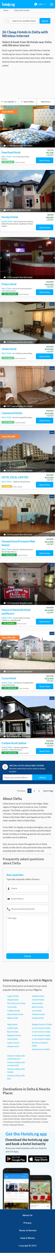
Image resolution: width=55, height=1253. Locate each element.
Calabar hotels (13, 1010)
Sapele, (5, 221)
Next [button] (53, 126)
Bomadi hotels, (23, 1107)
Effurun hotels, (42, 1104)
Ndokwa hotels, (31, 1110)
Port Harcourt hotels (16, 1003)
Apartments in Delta (41, 1049)
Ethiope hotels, (9, 1113)
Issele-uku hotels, (25, 1113)
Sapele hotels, (33, 1101)
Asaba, (5, 683)
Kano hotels (37, 1003)
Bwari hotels (12, 1031)
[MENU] (52, 4)
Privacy (27, 1222)
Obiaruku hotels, (10, 1116)
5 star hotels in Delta (41, 1039)
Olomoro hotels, (40, 1119)
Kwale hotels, (29, 1104)
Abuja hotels (12, 999)
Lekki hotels (12, 1028)
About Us (27, 1215)
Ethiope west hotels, (27, 1116)
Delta (9, 156)
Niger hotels (12, 1018)
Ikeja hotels (12, 1024)
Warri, (4, 156)
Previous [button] (1, 126)
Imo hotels (12, 1007)
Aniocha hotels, (41, 1113)
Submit (27, 956)
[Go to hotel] (27, 126)
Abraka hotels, (16, 1104)
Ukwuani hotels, (17, 1125)
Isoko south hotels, (11, 1119)
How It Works (27, 1238)
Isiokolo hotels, (44, 1116)
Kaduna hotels (38, 1014)
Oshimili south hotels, (31, 1122)
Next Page (48, 790)
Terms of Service (27, 1230)
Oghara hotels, (9, 1107)
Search (45, 21)
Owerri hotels (38, 999)
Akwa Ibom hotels (15, 1014)
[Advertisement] (27, 83)
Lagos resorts (13, 1042)
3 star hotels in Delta (41, 1031)
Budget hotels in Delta (42, 1024)
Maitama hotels (14, 1035)
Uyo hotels (37, 1010)
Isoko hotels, (36, 1107)
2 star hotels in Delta (41, 1028)
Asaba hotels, (21, 1101)
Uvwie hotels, (45, 1110)
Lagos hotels (13, 996)
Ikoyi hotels (12, 1039)
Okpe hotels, (26, 1119)
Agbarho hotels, (17, 1110)
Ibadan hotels (38, 996)
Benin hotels (37, 1007)
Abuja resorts (13, 1046)
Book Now (44, 160)
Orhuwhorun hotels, (12, 1122)
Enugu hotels (38, 1018)
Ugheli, (4, 618)
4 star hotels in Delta (41, 1035)
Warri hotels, (8, 1101)
